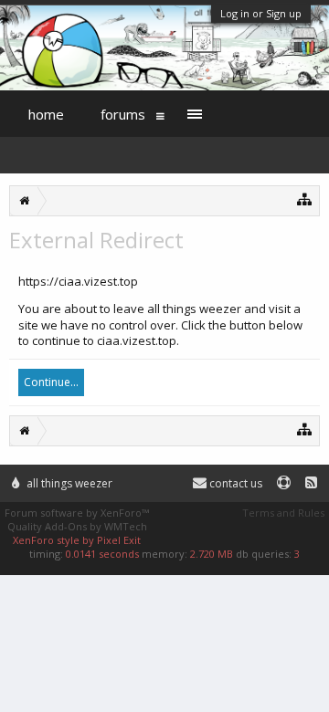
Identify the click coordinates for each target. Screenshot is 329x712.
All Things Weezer (68, 483)
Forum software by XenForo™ (77, 512)
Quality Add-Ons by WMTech (77, 526)
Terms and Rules (283, 512)
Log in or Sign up (261, 13)
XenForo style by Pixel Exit (77, 540)
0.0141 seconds (102, 553)
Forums (123, 114)
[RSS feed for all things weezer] (311, 483)
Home (46, 114)
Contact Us (234, 483)
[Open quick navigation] (305, 198)
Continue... (51, 382)
